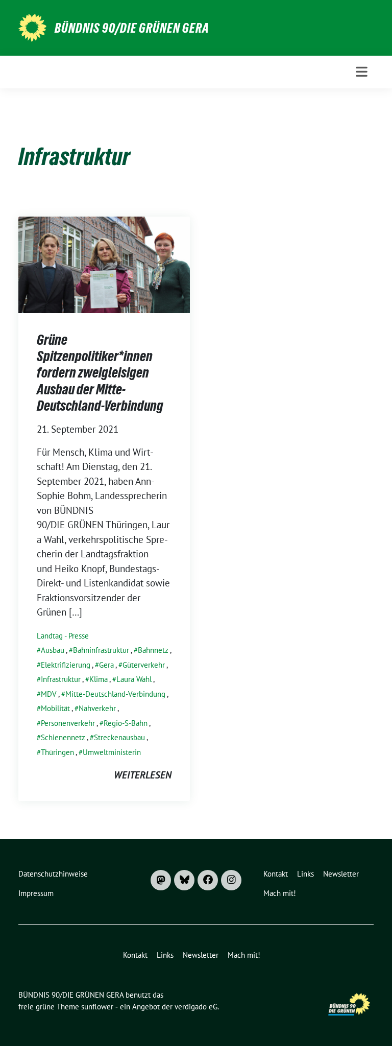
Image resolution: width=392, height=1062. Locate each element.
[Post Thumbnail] (104, 263)
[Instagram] (231, 880)
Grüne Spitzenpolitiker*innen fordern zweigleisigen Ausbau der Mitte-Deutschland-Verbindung (100, 373)
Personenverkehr (68, 723)
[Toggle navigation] (362, 72)
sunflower (97, 1006)
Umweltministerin (112, 752)
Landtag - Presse (63, 636)
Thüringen (57, 752)
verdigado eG (196, 1006)
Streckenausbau (119, 737)
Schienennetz (63, 737)
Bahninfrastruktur (101, 650)
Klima (98, 679)
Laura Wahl (134, 679)
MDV (49, 694)
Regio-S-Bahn (126, 723)
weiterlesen (143, 775)
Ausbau (52, 650)
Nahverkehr (97, 708)
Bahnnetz (153, 650)
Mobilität (55, 708)
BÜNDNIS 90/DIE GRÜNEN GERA (132, 28)
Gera (106, 665)
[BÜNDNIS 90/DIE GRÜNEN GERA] (32, 26)
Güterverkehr (143, 665)
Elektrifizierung (65, 665)
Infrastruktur (61, 679)
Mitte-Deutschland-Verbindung (115, 694)
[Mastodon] (161, 880)
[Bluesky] (184, 880)
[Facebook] (208, 880)
